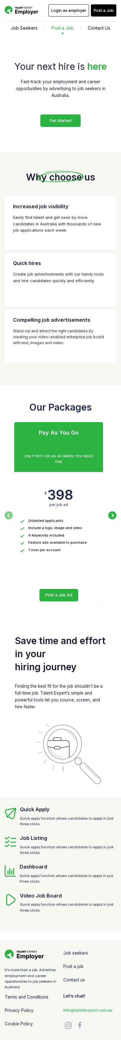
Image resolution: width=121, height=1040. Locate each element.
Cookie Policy (19, 1023)
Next (112, 515)
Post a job (73, 966)
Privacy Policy (19, 1010)
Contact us (74, 979)
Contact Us (99, 28)
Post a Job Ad (58, 594)
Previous (9, 515)
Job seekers (75, 953)
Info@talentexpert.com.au (87, 1010)
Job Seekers (24, 28)
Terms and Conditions (26, 996)
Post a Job (63, 28)
